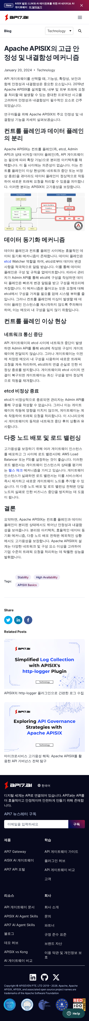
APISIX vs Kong (16, 952)
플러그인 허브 (54, 861)
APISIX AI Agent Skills (21, 916)
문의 (47, 916)
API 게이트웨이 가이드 (61, 851)
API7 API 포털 (14, 869)
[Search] (80, 31)
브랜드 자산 (53, 943)
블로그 (9, 933)
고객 (47, 879)
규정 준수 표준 (55, 934)
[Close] (81, 5)
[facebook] (28, 620)
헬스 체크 (15, 470)
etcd (7, 261)
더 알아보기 (35, 7)
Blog (7, 31)
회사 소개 (51, 907)
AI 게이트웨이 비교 (18, 960)
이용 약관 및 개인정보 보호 (63, 955)
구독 (76, 824)
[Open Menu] (80, 17)
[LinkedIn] (33, 977)
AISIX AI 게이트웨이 (19, 860)
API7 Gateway (15, 851)
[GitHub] (44, 977)
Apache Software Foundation (42, 993)
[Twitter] (56, 977)
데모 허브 (11, 943)
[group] (23, 577)
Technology (46, 70)
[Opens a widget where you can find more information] (73, 1014)
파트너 (49, 925)
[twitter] (8, 620)
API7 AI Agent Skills (19, 925)
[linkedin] (18, 620)
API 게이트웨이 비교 (59, 870)
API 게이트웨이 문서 (19, 907)
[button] (44, 785)
